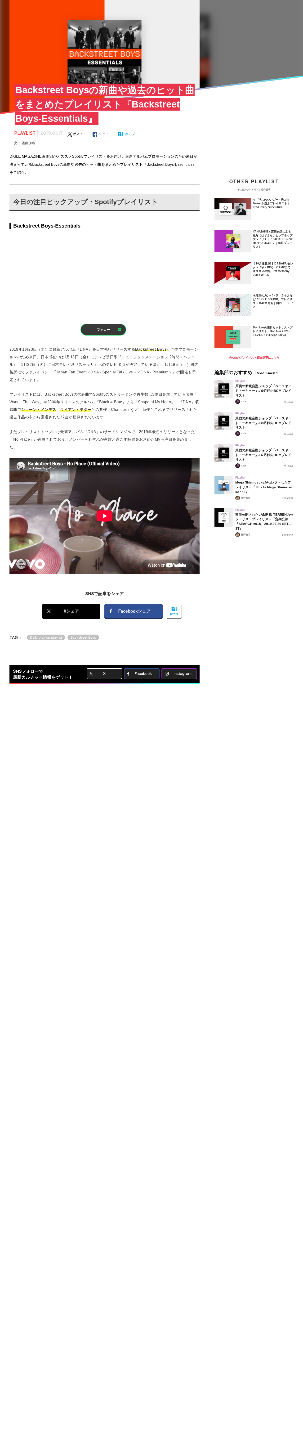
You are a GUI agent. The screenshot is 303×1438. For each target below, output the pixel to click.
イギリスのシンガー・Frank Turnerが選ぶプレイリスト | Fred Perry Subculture (271, 203)
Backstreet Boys (83, 637)
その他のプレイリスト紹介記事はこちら (254, 357)
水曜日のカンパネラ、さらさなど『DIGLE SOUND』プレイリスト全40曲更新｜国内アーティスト (273, 301)
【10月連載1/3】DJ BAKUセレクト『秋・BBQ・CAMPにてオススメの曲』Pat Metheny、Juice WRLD (273, 269)
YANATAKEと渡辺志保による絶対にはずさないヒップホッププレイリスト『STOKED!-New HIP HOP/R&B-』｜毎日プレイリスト (273, 239)
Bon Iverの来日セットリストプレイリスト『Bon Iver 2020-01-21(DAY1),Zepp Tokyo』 (273, 331)
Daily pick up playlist (46, 637)
